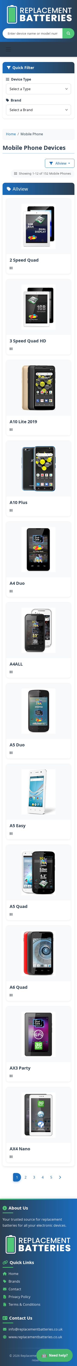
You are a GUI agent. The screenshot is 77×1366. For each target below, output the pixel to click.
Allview (61, 163)
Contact (15, 1289)
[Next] (60, 1177)
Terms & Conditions (24, 1304)
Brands (14, 1281)
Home (13, 1273)
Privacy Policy (19, 1296)
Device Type (21, 79)
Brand (16, 100)
